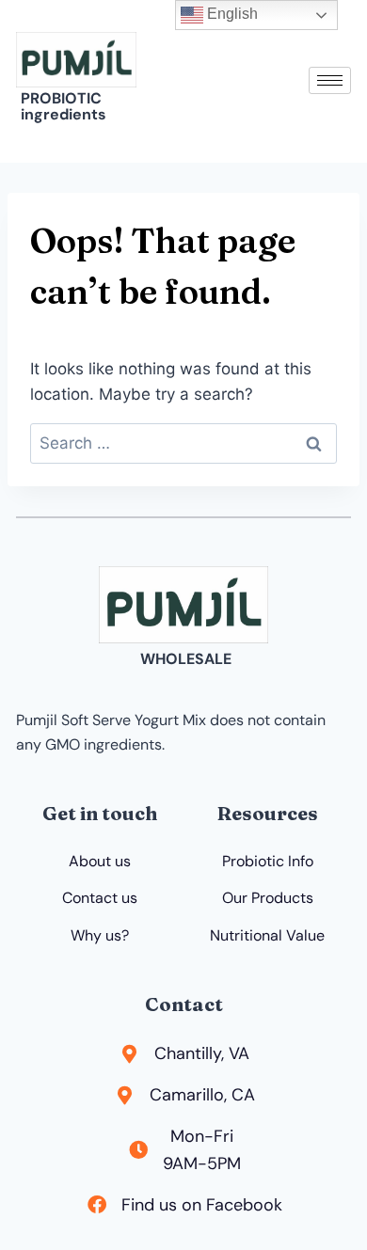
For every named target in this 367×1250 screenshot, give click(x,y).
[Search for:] (183, 443)
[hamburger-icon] (330, 80)
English (230, 14)
